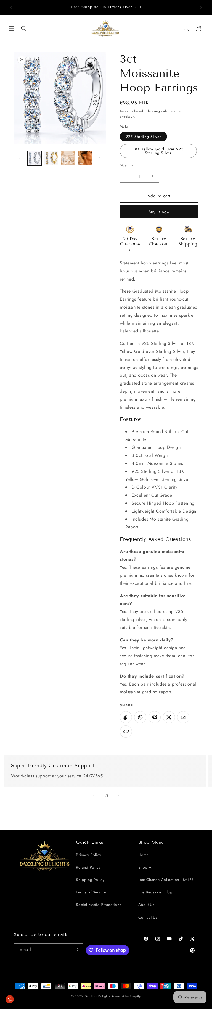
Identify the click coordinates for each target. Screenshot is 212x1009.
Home (143, 855)
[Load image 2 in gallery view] (51, 158)
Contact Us (148, 917)
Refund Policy (88, 867)
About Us (146, 904)
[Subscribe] (77, 949)
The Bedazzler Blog (155, 892)
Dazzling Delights (97, 996)
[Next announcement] (201, 7)
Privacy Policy (88, 855)
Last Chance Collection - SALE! (165, 879)
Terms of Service (91, 892)
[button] (12, 28)
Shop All (145, 867)
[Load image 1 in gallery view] (34, 158)
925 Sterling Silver (143, 136)
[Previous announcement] (11, 7)
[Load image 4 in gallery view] (85, 158)
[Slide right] (100, 158)
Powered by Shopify (126, 996)
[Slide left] (20, 158)
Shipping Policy (90, 879)
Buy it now (159, 212)
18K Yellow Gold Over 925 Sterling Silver (158, 151)
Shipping (153, 111)
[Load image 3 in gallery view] (68, 158)
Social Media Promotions (98, 904)
